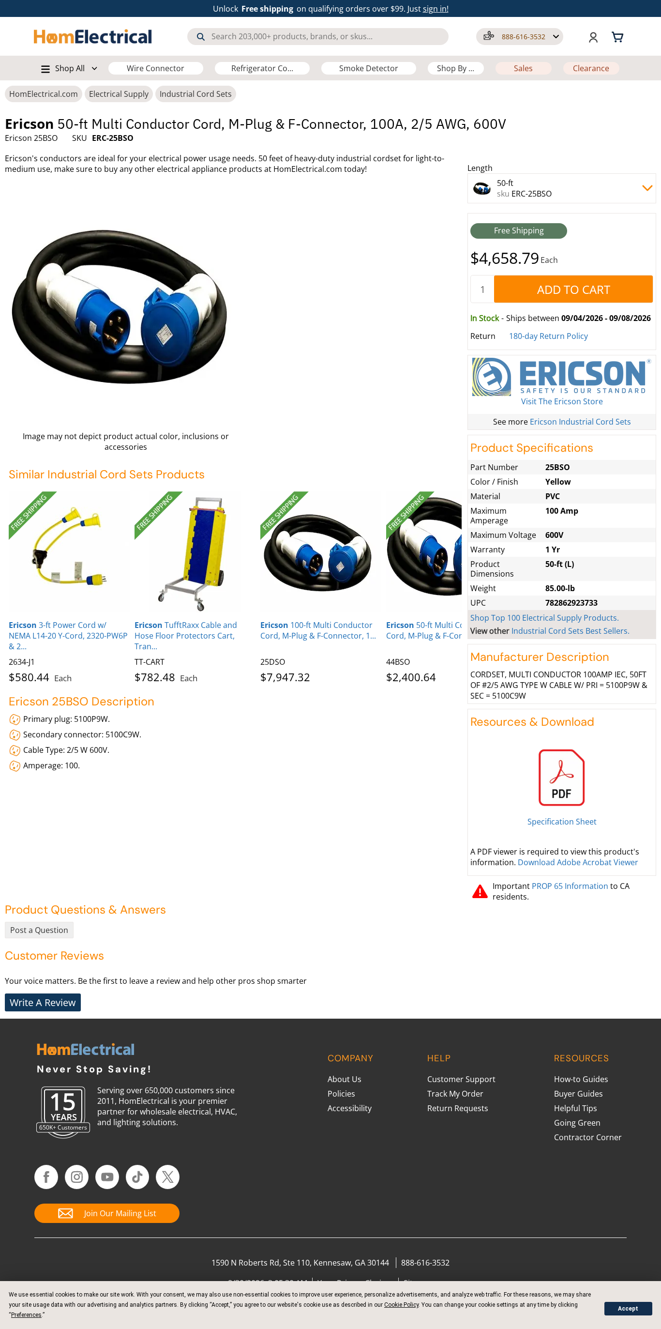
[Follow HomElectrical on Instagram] (77, 1177)
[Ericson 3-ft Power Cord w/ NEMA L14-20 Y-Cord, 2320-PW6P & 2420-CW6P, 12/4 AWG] (69, 551)
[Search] (201, 36)
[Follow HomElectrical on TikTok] (138, 1177)
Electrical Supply (119, 94)
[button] (519, 36)
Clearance (591, 68)
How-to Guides (581, 1079)
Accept (628, 1308)
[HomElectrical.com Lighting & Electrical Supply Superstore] (85, 1050)
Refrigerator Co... (262, 68)
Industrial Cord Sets (196, 94)
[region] (235, 585)
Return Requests (457, 1108)
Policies (341, 1093)
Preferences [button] (26, 1315)
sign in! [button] (436, 8)
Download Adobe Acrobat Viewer (578, 862)
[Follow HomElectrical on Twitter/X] (168, 1177)
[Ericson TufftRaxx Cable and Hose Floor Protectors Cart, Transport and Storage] (195, 551)
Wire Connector (155, 68)
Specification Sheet (562, 821)
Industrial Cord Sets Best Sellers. (570, 631)
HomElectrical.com (43, 94)
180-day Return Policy (548, 336)
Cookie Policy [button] (401, 1304)
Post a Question (39, 930)
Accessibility (350, 1108)
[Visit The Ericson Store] (562, 377)
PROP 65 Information (570, 886)
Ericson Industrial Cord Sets (580, 421)
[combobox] (318, 36)
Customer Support (461, 1079)
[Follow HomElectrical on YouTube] (107, 1177)
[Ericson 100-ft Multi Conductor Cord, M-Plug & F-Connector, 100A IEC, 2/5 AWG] (320, 551)
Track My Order (455, 1093)
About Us (344, 1079)
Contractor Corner (588, 1137)
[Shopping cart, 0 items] (619, 36)
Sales (523, 68)
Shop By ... (455, 68)
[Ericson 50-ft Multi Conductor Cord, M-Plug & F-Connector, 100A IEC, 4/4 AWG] (446, 551)
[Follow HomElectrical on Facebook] (46, 1177)
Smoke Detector (368, 68)
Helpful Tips (575, 1108)
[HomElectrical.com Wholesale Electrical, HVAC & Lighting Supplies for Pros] (93, 36)
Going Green (577, 1122)
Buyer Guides (578, 1093)
